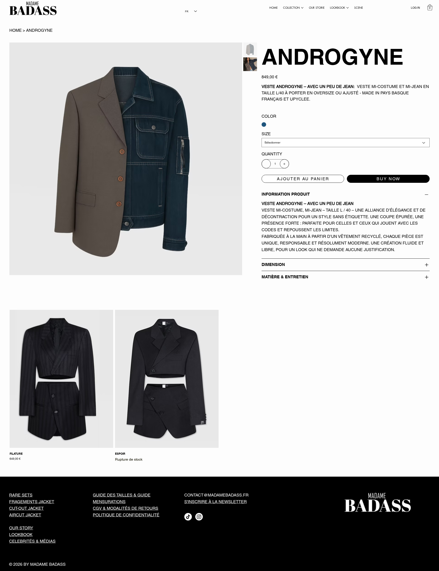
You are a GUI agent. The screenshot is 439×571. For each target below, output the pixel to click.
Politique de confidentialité (126, 515)
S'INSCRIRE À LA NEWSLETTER (215, 501)
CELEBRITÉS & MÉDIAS (32, 541)
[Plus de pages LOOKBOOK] (347, 8)
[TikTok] (188, 517)
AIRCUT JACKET (25, 515)
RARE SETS (20, 495)
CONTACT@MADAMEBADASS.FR (216, 495)
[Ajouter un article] (284, 163)
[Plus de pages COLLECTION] (302, 8)
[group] (219, 386)
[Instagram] (199, 517)
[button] (429, 7)
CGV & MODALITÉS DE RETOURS (125, 508)
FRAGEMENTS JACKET (31, 501)
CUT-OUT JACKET (26, 508)
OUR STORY (21, 528)
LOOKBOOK (20, 534)
